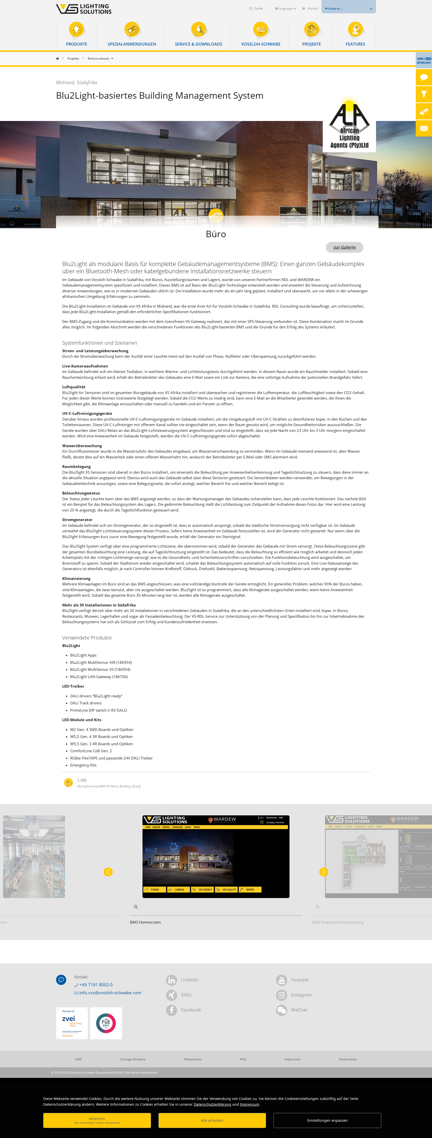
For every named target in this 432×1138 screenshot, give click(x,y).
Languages (286, 8)
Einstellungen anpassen (327, 1120)
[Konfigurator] (424, 111)
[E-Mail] (424, 128)
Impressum (249, 1104)
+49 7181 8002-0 (95, 984)
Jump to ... (335, 8)
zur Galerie (345, 247)
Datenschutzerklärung (212, 1104)
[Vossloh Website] (92, 9)
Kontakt (312, 8)
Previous (108, 871)
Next (323, 871)
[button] (76, 34)
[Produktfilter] (424, 94)
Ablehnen (97, 1120)
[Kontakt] (424, 77)
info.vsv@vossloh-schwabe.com (109, 992)
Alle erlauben (212, 1120)
